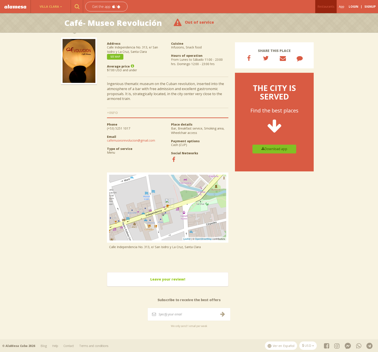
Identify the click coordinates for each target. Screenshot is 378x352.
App (341, 6)
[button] (106, 7)
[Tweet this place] (266, 58)
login (353, 6)
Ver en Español (283, 346)
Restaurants (325, 6)
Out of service (199, 22)
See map (115, 57)
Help (55, 346)
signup (370, 6)
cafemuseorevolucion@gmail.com (131, 140)
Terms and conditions (93, 346)
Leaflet (187, 238)
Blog (43, 346)
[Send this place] (283, 58)
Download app (275, 149)
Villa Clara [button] (49, 6)
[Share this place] (249, 58)
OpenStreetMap (203, 238)
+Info (112, 112)
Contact (68, 346)
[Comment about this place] (300, 58)
